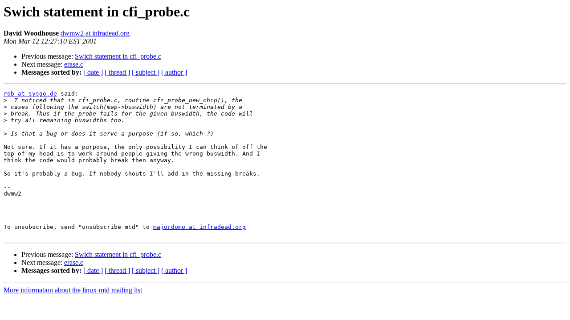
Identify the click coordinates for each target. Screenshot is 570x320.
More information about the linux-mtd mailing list (73, 290)
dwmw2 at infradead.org (95, 33)
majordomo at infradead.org (199, 227)
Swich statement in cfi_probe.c (118, 56)
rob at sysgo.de (30, 93)
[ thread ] (117, 72)
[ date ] (93, 72)
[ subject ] (145, 72)
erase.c (73, 64)
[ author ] (174, 72)
